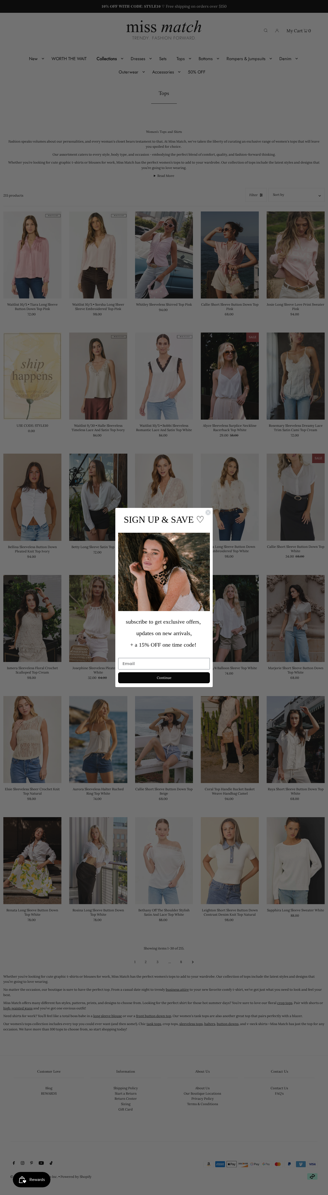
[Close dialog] (208, 512)
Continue (164, 678)
